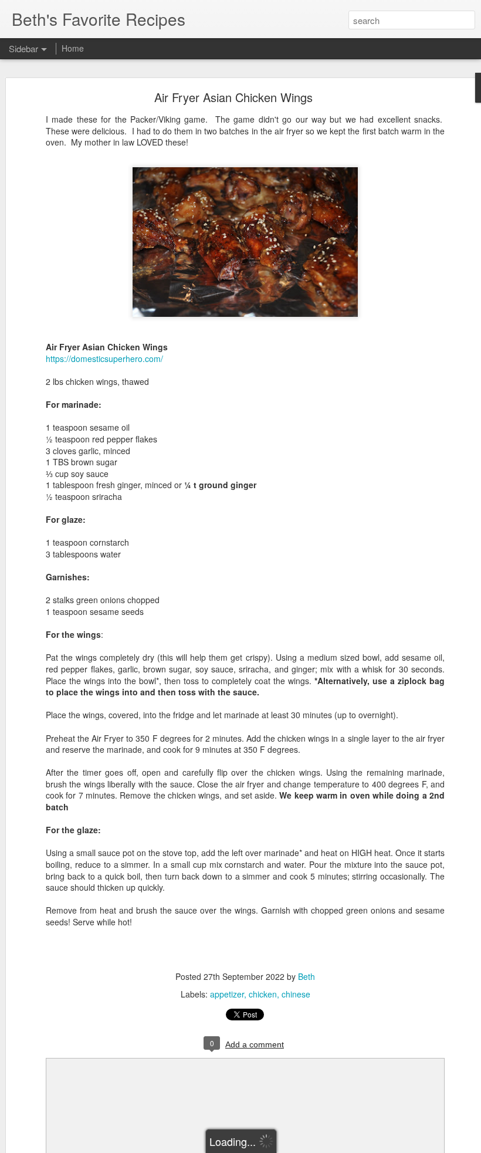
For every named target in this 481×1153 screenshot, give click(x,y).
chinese (296, 994)
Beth (306, 976)
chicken (263, 994)
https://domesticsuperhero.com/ (104, 358)
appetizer (227, 994)
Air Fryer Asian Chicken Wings (233, 97)
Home (73, 48)
